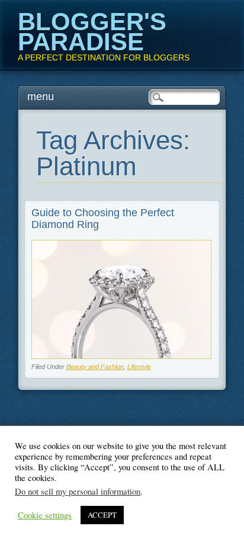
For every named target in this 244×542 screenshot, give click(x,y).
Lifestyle (139, 366)
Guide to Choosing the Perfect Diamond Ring (102, 218)
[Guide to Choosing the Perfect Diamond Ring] (121, 355)
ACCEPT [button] (102, 514)
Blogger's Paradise (92, 32)
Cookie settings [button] (45, 515)
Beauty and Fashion (95, 366)
